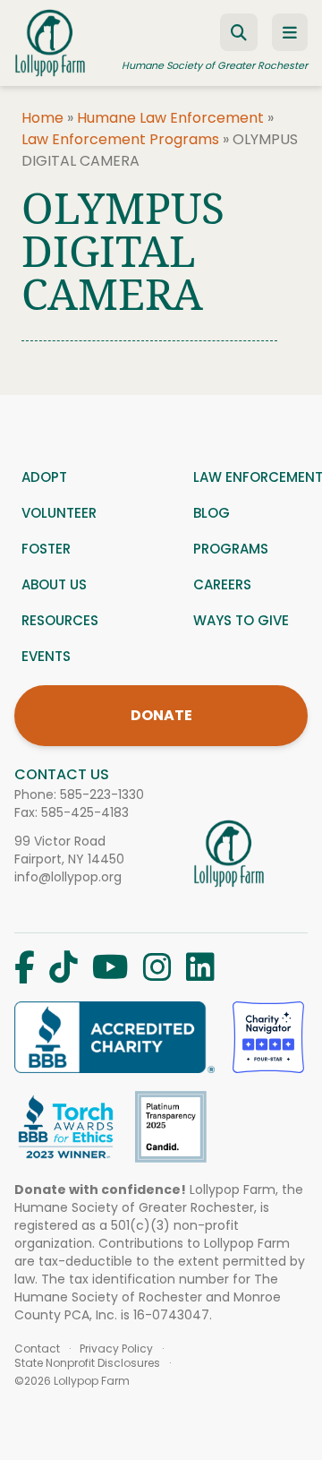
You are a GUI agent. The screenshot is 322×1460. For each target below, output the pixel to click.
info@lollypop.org (68, 877)
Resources (59, 620)
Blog (211, 512)
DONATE (161, 715)
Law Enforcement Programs (120, 139)
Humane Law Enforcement (170, 117)
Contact (37, 1349)
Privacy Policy (116, 1349)
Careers (222, 584)
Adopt (44, 477)
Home (42, 117)
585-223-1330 (102, 794)
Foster (46, 548)
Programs (230, 548)
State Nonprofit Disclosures (87, 1363)
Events (46, 656)
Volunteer (59, 512)
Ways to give (241, 620)
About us (54, 584)
